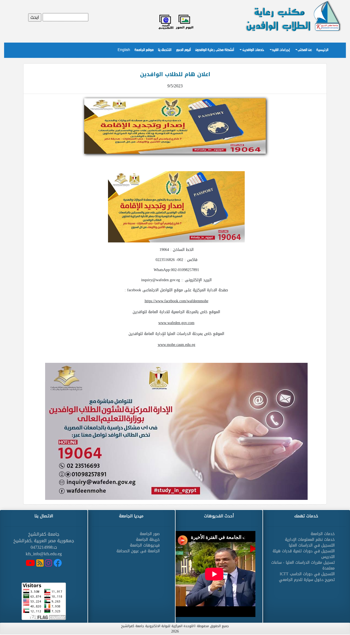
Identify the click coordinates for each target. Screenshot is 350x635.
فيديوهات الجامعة (145, 545)
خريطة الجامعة (148, 539)
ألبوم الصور (183, 50)
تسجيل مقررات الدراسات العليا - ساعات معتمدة (303, 565)
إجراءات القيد (281, 50)
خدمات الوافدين (253, 50)
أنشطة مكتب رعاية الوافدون (214, 50)
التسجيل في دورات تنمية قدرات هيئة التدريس (304, 553)
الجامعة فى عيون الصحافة (138, 551)
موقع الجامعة (144, 50)
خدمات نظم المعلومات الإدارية (310, 539)
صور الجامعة (150, 534)
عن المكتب (305, 50)
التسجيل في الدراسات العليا (312, 545)
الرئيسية (322, 50)
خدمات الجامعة (323, 534)
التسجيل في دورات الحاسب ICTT (307, 574)
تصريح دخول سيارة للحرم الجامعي (307, 579)
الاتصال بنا (164, 50)
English (124, 50)
